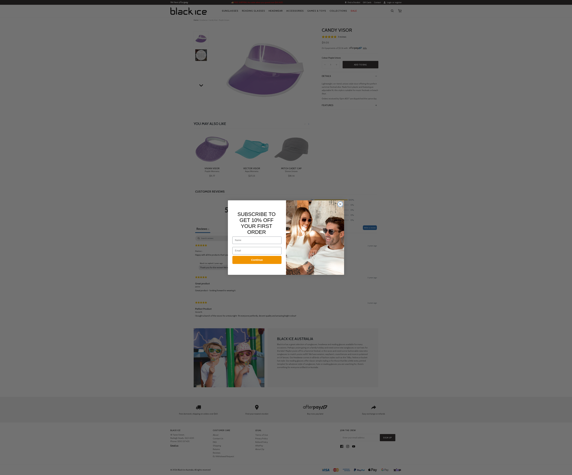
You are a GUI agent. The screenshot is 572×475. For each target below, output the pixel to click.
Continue (257, 259)
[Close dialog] (340, 204)
